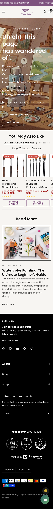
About (6, 363)
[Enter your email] (48, 413)
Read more (8, 304)
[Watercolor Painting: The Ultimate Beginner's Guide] (26, 243)
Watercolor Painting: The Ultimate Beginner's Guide (24, 272)
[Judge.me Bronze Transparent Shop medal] (12, 444)
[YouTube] (19, 349)
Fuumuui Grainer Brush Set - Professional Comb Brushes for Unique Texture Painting (37, 184)
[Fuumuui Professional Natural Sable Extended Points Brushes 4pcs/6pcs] (13, 165)
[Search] (44, 12)
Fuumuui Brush (10, 340)
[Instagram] (12, 348)
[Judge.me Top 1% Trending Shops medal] (41, 444)
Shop (5, 374)
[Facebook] (5, 348)
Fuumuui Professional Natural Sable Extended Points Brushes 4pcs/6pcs (13, 184)
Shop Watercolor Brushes (26, 148)
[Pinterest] (26, 348)
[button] (18, 114)
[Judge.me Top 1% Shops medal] (26, 444)
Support (7, 384)
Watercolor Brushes (19, 142)
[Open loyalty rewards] (45, 490)
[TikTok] (33, 348)
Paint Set (45, 142)
